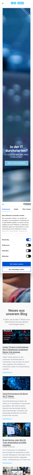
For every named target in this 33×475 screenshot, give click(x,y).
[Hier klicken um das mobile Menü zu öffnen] (3, 3)
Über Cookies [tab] (27, 209)
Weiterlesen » (7, 372)
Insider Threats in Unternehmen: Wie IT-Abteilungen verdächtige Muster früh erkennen (16, 349)
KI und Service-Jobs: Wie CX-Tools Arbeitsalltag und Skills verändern (14, 442)
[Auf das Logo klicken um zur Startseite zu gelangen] (17, 3)
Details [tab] (16, 209)
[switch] (28, 245)
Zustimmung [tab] (6, 209)
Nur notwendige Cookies (16, 269)
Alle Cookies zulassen (16, 264)
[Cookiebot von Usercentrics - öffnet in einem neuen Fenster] (23, 204)
